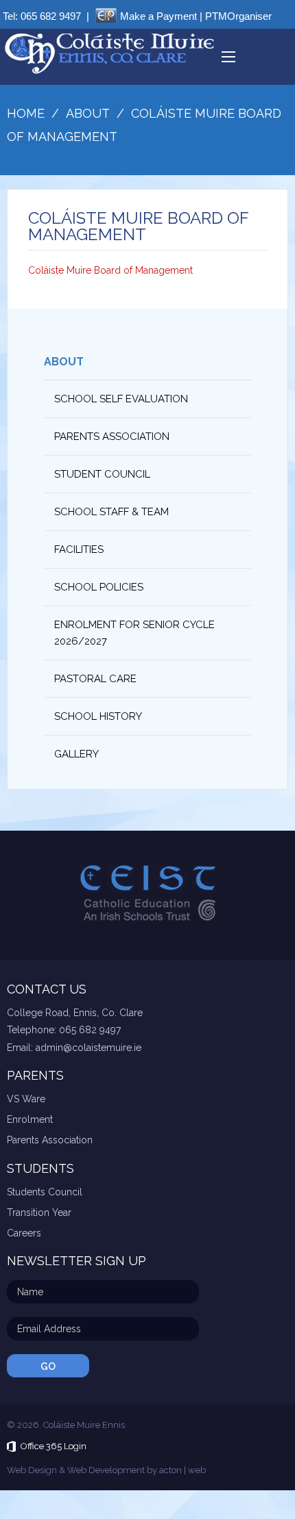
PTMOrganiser (238, 16)
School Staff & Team (111, 512)
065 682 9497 (51, 16)
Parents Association (111, 436)
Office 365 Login (53, 1446)
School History (98, 716)
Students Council (44, 1191)
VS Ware (26, 1098)
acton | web (182, 1470)
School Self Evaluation (121, 399)
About (64, 361)
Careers (24, 1233)
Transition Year (39, 1212)
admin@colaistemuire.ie (88, 1047)
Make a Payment (158, 16)
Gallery (76, 754)
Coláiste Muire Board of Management (110, 270)
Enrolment (30, 1119)
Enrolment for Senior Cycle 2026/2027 (134, 633)
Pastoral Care (95, 679)
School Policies (98, 587)
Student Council (102, 474)
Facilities (79, 549)
